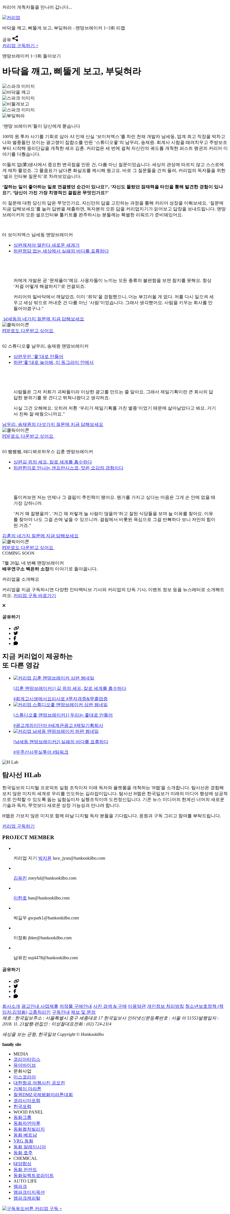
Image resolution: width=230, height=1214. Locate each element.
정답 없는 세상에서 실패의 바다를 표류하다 (61, 251)
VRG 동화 (23, 1141)
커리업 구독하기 (18, 826)
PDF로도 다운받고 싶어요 (28, 330)
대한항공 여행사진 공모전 (39, 1082)
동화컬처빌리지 (29, 1129)
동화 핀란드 (25, 1169)
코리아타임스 (26, 1059)
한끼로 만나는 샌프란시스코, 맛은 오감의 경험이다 (68, 467)
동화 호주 (23, 1152)
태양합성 (22, 1163)
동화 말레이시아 (29, 1146)
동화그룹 (22, 1117)
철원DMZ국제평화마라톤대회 (43, 1094)
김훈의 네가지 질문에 (40, 535)
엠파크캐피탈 (26, 1198)
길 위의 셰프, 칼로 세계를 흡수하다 (52, 462)
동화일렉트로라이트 (33, 1175)
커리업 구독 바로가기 (34, 595)
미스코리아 (24, 1077)
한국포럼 (22, 1106)
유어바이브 (24, 1065)
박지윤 (45, 858)
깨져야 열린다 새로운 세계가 (46, 245)
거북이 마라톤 (27, 1088)
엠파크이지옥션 (29, 1192)
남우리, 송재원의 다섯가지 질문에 (52, 424)
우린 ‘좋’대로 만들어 (38, 356)
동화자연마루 (26, 1123)
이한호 (20, 898)
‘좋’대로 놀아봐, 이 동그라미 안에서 (53, 362)
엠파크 (20, 1186)
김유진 (20, 878)
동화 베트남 (25, 1135)
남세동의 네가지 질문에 (43, 318)
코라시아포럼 (26, 1100)
